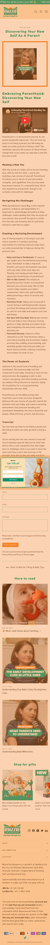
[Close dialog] (47, 460)
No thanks (13, 483)
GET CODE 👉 (13, 479)
